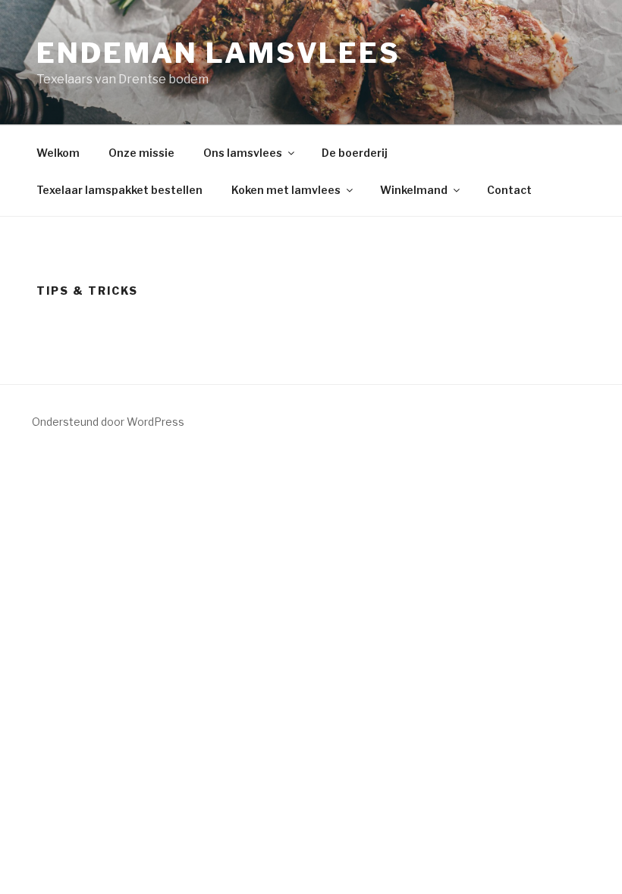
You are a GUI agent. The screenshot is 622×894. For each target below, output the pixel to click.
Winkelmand (414, 189)
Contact (509, 189)
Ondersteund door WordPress (108, 421)
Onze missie (141, 152)
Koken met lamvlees (286, 189)
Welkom (58, 152)
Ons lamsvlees (242, 152)
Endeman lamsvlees (218, 53)
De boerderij (355, 152)
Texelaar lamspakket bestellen (119, 189)
